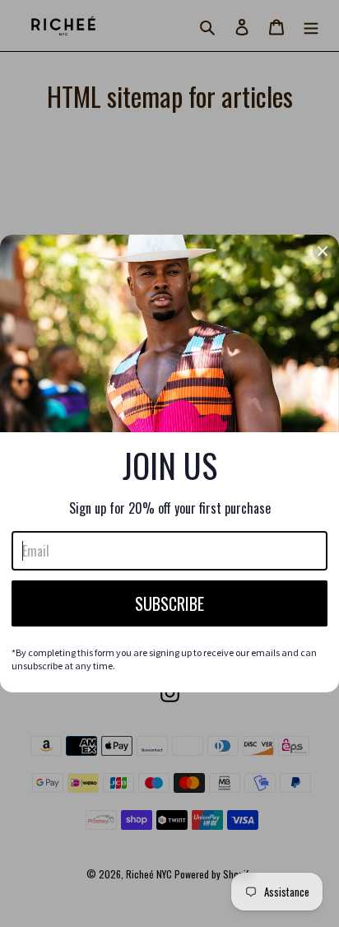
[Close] (322, 251)
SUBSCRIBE (169, 603)
